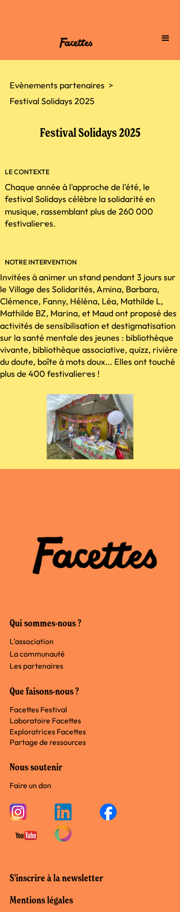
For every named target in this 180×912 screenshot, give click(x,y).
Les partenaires (36, 666)
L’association (32, 641)
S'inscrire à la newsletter (56, 878)
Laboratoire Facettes (45, 720)
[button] (165, 38)
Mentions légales (41, 900)
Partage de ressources (48, 742)
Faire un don (30, 785)
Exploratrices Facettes (48, 731)
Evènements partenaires (57, 85)
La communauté (37, 654)
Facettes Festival (38, 709)
